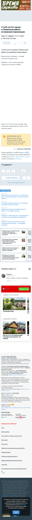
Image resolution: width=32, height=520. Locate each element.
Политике (23, 504)
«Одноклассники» (16, 407)
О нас (2, 427)
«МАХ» (27, 152)
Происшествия (6, 42)
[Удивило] (18, 170)
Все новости (4, 444)
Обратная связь (5, 431)
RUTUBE (28, 407)
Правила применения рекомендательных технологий (11, 462)
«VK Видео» (18, 159)
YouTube (24, 407)
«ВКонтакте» (20, 157)
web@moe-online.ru (13, 375)
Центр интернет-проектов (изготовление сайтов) (13, 468)
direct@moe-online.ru (8, 394)
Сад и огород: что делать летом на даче (11, 436)
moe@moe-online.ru (22, 375)
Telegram (12, 157)
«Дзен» (3, 407)
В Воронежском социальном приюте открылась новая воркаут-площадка (10, 249)
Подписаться (24, 289)
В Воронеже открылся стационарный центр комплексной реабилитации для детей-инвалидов (10, 257)
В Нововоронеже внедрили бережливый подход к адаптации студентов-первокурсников (10, 241)
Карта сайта (4, 440)
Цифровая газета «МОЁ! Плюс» (9, 423)
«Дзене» (27, 157)
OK (16, 512)
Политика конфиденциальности (9, 456)
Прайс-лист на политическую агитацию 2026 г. (13, 448)
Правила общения (5, 452)
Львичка (9, 274)
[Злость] (28, 170)
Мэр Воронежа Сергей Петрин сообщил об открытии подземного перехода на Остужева (10, 232)
